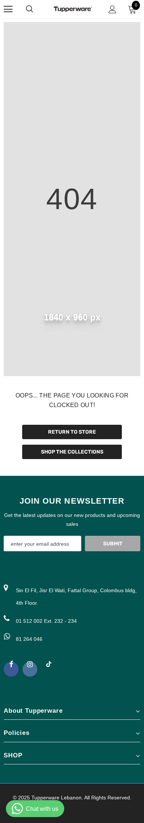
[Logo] (73, 9)
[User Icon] (112, 9)
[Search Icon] (37, 9)
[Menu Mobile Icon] (8, 9)
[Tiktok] (48, 667)
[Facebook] (11, 669)
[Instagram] (30, 669)
